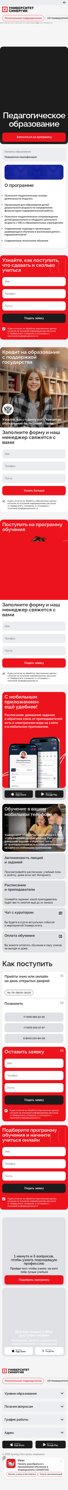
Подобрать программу (34, 1280)
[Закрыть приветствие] (4, 1458)
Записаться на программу (34, 137)
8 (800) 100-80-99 (34, 1038)
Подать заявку (34, 318)
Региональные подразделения (23, 18)
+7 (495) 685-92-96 (34, 1017)
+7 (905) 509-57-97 (34, 1027)
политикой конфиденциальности (23, 336)
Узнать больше (34, 490)
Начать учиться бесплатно (22, 1474)
